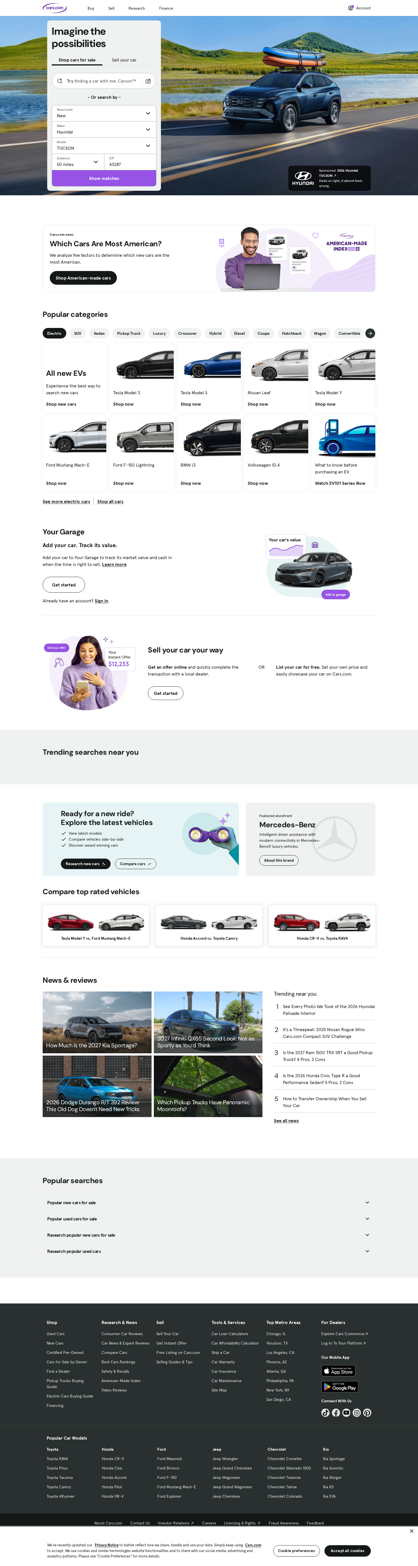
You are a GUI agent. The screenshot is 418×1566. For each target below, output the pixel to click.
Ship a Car (220, 1352)
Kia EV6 (329, 1496)
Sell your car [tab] (124, 60)
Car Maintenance (227, 1380)
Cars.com (253, 1545)
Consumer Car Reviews (122, 1333)
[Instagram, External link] (357, 1413)
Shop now (123, 404)
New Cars (55, 1343)
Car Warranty (223, 1361)
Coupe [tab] (264, 333)
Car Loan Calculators (230, 1333)
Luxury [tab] (159, 333)
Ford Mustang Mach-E (176, 1486)
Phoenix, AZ (276, 1361)
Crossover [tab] (187, 333)
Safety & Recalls (115, 1371)
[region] (209, 1545)
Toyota (52, 1449)
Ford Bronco (168, 1468)
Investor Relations (173, 1523)
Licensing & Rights (240, 1523)
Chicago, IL (276, 1333)
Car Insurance (224, 1371)
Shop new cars (61, 404)
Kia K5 (328, 1486)
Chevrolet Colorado (285, 1496)
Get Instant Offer (171, 1343)
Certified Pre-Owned (65, 1352)
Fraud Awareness (284, 1523)
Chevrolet (277, 1449)
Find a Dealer (58, 1371)
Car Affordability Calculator (235, 1343)
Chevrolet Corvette (285, 1458)
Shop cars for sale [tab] (77, 60)
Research (137, 8)
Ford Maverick (169, 1458)
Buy (91, 8)
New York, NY (277, 1390)
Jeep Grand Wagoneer (232, 1486)
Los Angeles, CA (280, 1352)
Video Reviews (114, 1390)
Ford (161, 1449)
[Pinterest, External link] (367, 1413)
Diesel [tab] (239, 333)
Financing (55, 1405)
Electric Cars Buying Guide (70, 1396)
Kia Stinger (332, 1477)
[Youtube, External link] (346, 1413)
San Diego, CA (278, 1399)
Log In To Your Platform (341, 1343)
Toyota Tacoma (60, 1477)
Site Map (219, 1390)
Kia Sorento (333, 1468)
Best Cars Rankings (118, 1361)
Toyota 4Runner (61, 1496)
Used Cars (56, 1333)
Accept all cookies (348, 1550)
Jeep (216, 1449)
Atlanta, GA (276, 1371)
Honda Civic (112, 1468)
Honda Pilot (112, 1486)
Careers (209, 1523)
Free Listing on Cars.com (178, 1352)
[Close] (411, 1531)
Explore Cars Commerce (343, 1333)
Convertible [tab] (349, 333)
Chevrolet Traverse (284, 1477)
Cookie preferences (296, 1550)
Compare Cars (114, 1352)
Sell (111, 8)
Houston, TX (277, 1343)
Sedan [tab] (99, 333)
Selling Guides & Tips (174, 1361)
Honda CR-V (113, 1458)
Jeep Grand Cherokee (232, 1468)
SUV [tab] (77, 333)
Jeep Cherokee (226, 1496)
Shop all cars (110, 501)
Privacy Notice (107, 1545)
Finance (166, 8)
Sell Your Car (167, 1333)
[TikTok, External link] (325, 1413)
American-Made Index (121, 1380)
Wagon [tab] (320, 333)
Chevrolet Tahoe (282, 1486)
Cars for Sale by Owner (67, 1361)
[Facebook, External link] (336, 1413)
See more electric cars (66, 501)
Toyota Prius (57, 1468)
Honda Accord (114, 1477)
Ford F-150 (167, 1477)
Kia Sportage (334, 1458)
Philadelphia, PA (280, 1380)
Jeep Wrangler (225, 1458)
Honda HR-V (113, 1496)
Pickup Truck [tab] (128, 333)
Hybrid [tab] (215, 333)
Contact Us (140, 1523)
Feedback (315, 1523)
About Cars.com (108, 1523)
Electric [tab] (54, 333)
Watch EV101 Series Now (340, 483)
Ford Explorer (169, 1496)
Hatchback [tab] (291, 333)
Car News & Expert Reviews (126, 1343)
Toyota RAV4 (57, 1458)
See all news (286, 1120)
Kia (326, 1449)
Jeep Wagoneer (226, 1477)
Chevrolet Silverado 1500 (289, 1468)
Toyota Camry (59, 1486)
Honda (107, 1449)
